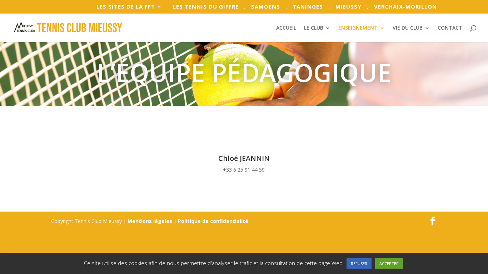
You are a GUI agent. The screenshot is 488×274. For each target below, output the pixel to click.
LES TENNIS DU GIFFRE (203, 7)
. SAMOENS (262, 7)
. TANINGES (304, 7)
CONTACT (450, 28)
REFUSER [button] (359, 263)
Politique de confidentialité (213, 221)
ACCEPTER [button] (389, 263)
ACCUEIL (286, 28)
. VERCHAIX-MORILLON (402, 7)
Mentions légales (150, 221)
